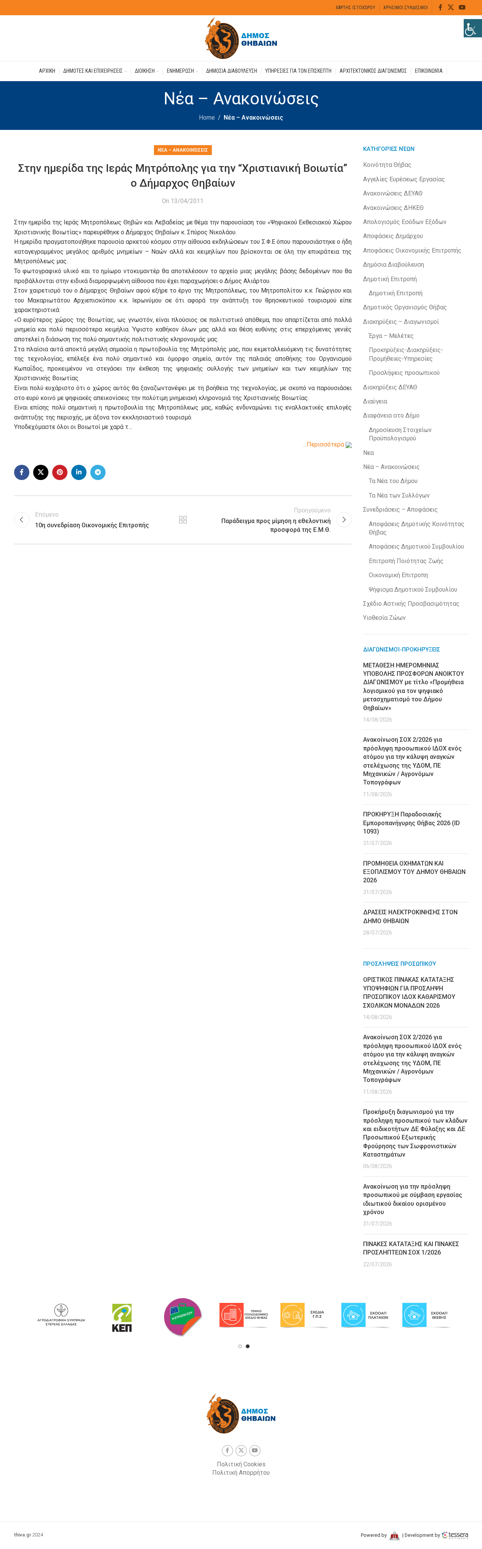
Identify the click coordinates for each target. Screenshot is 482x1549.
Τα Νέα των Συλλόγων (399, 495)
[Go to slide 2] (248, 1346)
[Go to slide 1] (240, 1346)
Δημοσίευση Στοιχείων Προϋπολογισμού (400, 434)
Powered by (374, 1535)
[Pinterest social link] (59, 472)
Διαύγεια (375, 401)
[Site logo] (241, 37)
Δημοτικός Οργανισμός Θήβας (405, 307)
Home (207, 117)
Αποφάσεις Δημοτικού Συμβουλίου (416, 546)
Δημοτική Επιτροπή (390, 279)
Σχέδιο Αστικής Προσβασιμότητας (411, 603)
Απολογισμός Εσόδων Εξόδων (405, 222)
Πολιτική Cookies (241, 1464)
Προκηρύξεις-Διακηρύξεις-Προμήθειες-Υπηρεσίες (406, 354)
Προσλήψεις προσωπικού (404, 372)
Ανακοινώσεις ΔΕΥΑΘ (393, 193)
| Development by (421, 1535)
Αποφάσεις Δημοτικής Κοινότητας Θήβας (416, 528)
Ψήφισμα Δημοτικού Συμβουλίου (413, 589)
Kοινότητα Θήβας (387, 164)
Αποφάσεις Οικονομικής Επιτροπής (412, 250)
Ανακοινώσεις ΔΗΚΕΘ (393, 207)
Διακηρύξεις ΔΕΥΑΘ (390, 387)
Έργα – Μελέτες (391, 335)
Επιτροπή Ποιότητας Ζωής (406, 561)
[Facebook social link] (440, 7)
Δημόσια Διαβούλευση (393, 264)
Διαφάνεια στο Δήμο (391, 415)
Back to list (183, 519)
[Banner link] (61, 1315)
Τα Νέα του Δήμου (393, 481)
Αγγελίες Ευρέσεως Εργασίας (404, 179)
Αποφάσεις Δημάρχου (393, 236)
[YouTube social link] (462, 7)
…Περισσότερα (324, 444)
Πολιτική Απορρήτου (241, 1472)
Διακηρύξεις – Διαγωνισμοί (401, 321)
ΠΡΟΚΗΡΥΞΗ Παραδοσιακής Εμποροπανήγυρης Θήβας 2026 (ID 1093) (411, 823)
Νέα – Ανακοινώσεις (253, 117)
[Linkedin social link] (78, 472)
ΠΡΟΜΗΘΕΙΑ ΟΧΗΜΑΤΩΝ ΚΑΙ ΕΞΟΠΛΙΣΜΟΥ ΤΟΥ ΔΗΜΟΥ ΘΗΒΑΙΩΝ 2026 (414, 872)
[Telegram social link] (98, 472)
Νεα (368, 452)
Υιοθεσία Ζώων (384, 617)
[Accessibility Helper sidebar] (473, 28)
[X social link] (450, 7)
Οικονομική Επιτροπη (398, 575)
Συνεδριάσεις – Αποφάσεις (400, 509)
